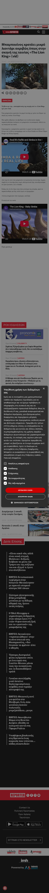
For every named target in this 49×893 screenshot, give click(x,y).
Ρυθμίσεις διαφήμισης (28, 449)
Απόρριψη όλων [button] (25, 497)
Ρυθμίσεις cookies (33, 455)
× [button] (44, 389)
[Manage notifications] (5, 888)
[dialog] (24, 446)
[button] (24, 502)
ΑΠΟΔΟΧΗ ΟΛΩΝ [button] (25, 490)
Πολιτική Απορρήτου (12, 458)
